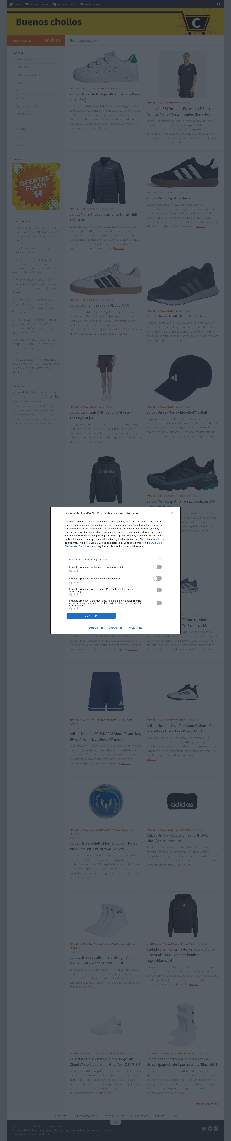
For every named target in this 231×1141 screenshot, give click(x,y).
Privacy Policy (134, 627)
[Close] (174, 513)
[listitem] (115, 559)
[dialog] (115, 570)
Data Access (115, 627)
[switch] (157, 567)
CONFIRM (91, 616)
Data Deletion (96, 627)
